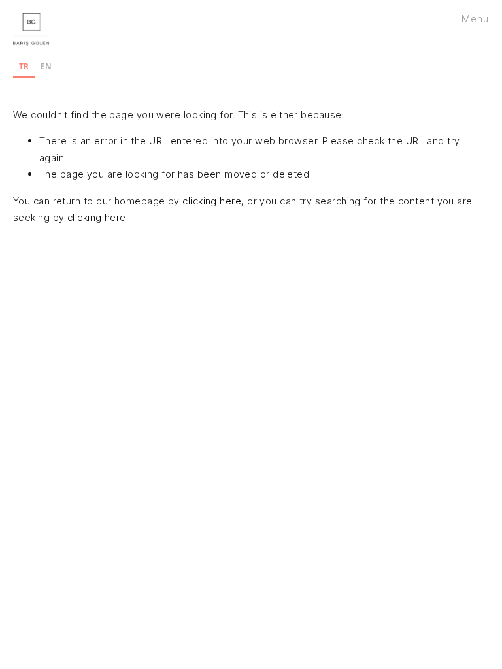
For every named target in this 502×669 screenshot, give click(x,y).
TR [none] (24, 66)
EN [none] (46, 66)
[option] (46, 68)
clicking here (211, 201)
